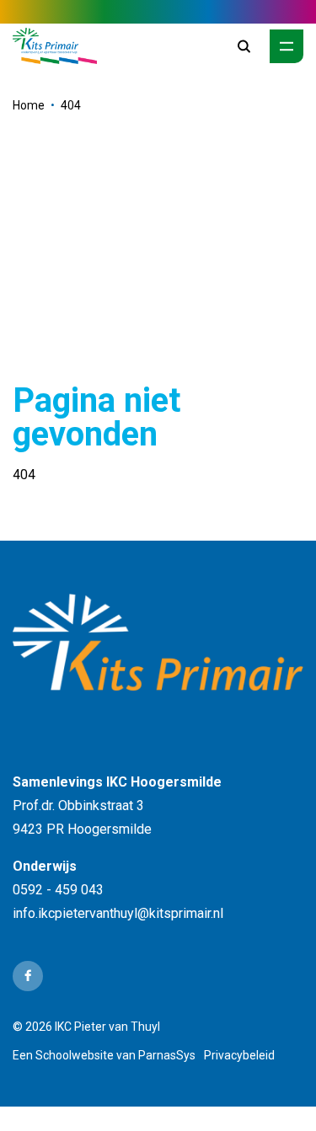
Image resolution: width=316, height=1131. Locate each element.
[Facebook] (28, 976)
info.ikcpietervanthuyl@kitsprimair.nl (118, 913)
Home (29, 105)
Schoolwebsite (74, 1055)
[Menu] (286, 46)
